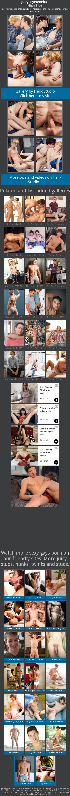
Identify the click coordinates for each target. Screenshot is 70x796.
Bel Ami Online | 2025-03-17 (56, 379)
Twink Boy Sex (13, 659)
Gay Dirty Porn (13, 628)
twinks (51, 9)
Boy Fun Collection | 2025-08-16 (56, 224)
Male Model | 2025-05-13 (14, 317)
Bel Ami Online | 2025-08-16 (14, 255)
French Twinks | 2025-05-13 (35, 317)
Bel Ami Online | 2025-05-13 (35, 348)
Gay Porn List (46, 784)
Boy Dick (56, 659)
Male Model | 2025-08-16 (35, 286)
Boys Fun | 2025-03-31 (35, 379)
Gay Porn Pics (56, 597)
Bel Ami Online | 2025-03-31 (56, 348)
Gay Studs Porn (56, 753)
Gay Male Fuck (24, 784)
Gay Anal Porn (34, 753)
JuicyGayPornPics (34, 2)
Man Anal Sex (56, 690)
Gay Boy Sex (13, 690)
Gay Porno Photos (35, 722)
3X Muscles (14, 753)
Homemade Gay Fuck (56, 628)
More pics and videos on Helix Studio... (35, 179)
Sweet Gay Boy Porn (14, 722)
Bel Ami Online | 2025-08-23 (35, 224)
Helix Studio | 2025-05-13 (56, 317)
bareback (27, 9)
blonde (58, 9)
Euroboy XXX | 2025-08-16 (35, 255)
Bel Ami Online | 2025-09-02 (14, 224)
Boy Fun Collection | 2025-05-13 (56, 286)
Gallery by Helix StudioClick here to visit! (35, 93)
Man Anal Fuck (34, 628)
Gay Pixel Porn (13, 597)
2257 (50, 794)
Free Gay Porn (35, 597)
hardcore (37, 9)
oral (44, 9)
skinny (37, 11)
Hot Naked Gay (56, 722)
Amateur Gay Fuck (35, 659)
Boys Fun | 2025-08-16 (14, 286)
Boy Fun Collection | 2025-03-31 (14, 379)
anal (20, 9)
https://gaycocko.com (35, 690)
